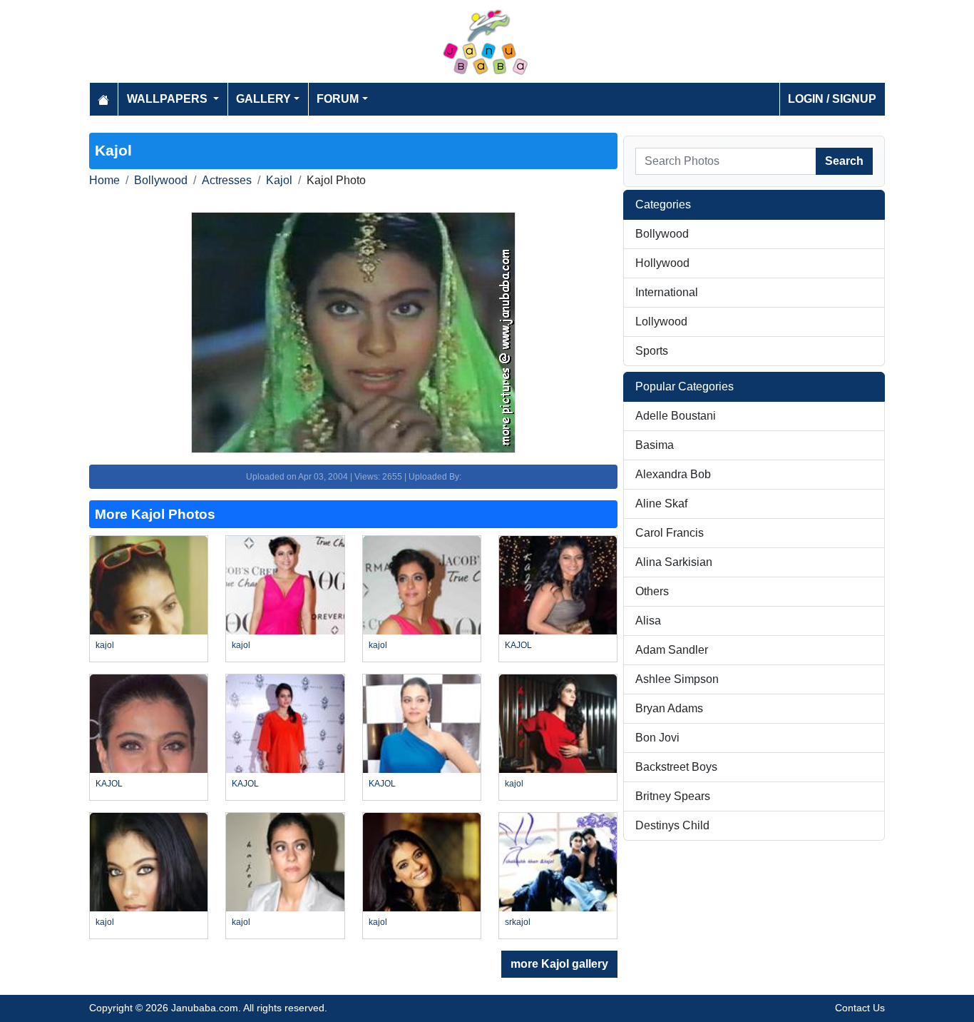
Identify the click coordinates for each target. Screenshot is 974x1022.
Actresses (227, 180)
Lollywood (661, 321)
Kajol (279, 180)
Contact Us (860, 1007)
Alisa (648, 620)
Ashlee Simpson (677, 679)
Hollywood (662, 263)
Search (844, 161)
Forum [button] (338, 99)
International (666, 292)
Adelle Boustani (675, 416)
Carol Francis (669, 533)
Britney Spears (672, 796)
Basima (654, 445)
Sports (651, 351)
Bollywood (161, 180)
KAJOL (518, 645)
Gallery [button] (263, 99)
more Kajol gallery (559, 964)
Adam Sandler (671, 650)
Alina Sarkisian (673, 562)
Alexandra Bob (673, 474)
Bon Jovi (657, 738)
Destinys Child (672, 825)
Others (652, 591)
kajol (105, 645)
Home (104, 180)
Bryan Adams (669, 708)
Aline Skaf (661, 503)
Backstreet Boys (676, 767)
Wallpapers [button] (168, 99)
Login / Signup (832, 99)
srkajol (517, 922)
